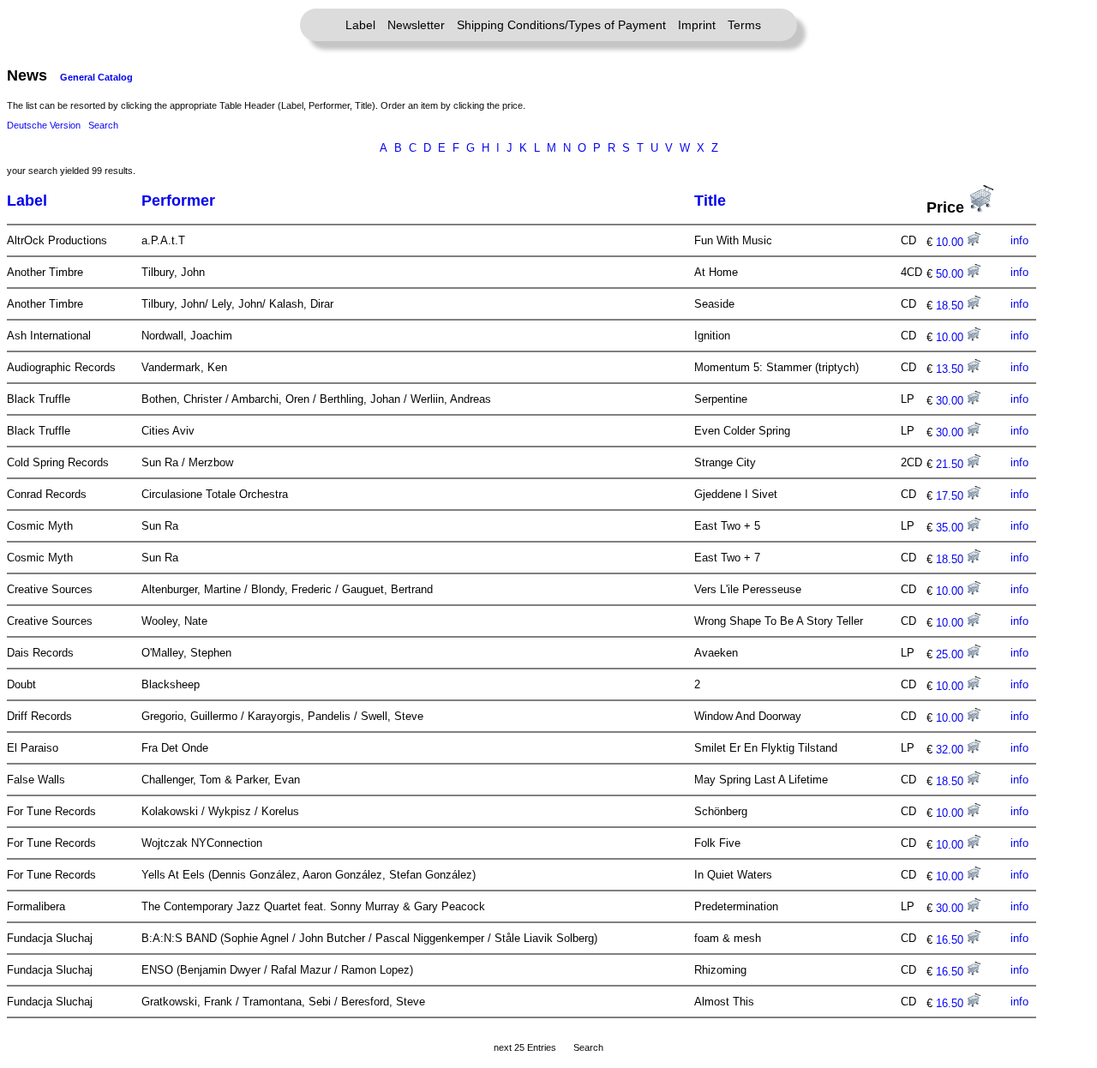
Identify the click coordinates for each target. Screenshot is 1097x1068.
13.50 (951, 369)
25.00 (951, 654)
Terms (744, 25)
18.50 (951, 305)
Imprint (697, 25)
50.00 (951, 273)
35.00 (951, 527)
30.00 (951, 400)
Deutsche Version (44, 125)
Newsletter (416, 25)
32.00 (951, 749)
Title (710, 200)
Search (103, 125)
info (1019, 240)
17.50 (951, 495)
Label (360, 25)
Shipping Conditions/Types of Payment (561, 25)
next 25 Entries (525, 1047)
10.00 (951, 242)
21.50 (951, 464)
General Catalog (96, 77)
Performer (178, 200)
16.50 (951, 939)
